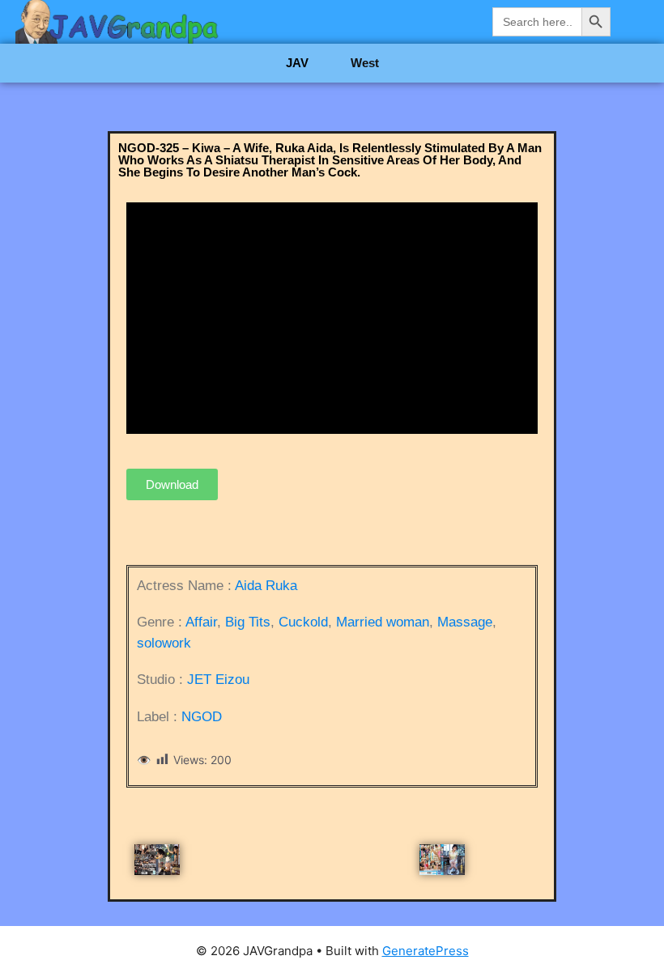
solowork (164, 643)
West (365, 63)
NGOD (201, 716)
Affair (201, 622)
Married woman (382, 622)
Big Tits (247, 622)
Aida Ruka (266, 585)
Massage (464, 622)
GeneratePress (425, 950)
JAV (297, 63)
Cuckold (303, 622)
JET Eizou (218, 679)
